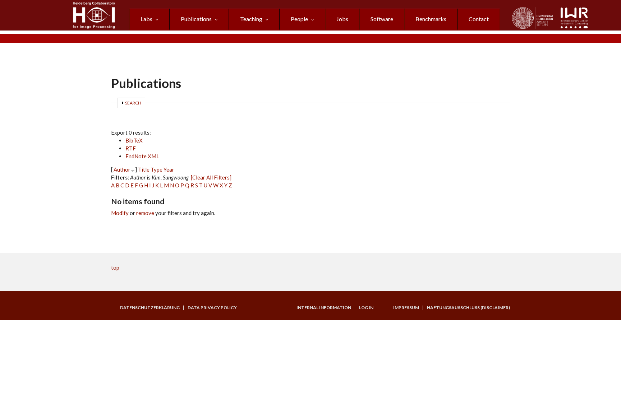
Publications (196, 18)
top (115, 267)
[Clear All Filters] (211, 177)
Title (144, 169)
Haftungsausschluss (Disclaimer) (468, 308)
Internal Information (323, 308)
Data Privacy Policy (212, 308)
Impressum (406, 308)
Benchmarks (430, 18)
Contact (479, 18)
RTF (130, 148)
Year (169, 169)
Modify (120, 213)
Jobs (342, 18)
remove (145, 213)
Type (156, 169)
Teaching (251, 18)
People (299, 18)
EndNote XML (142, 156)
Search (133, 103)
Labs (146, 18)
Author (122, 169)
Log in (366, 308)
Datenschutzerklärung (150, 308)
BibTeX (134, 140)
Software (382, 18)
